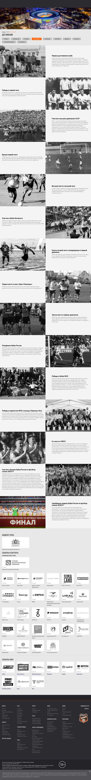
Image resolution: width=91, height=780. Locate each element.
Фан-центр (34, 736)
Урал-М (34, 706)
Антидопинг (22, 41)
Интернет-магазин (6, 738)
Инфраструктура (51, 730)
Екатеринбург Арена (52, 709)
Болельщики (5, 731)
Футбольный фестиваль (37, 738)
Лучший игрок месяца (22, 736)
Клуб (3, 726)
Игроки (19, 730)
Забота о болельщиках (37, 727)
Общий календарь (36, 722)
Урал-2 (18, 740)
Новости (4, 722)
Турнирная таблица (36, 720)
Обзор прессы (5, 733)
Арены (48, 706)
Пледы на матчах (36, 739)
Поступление (50, 722)
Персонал (19, 733)
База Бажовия (50, 715)
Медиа (63, 706)
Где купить (4, 710)
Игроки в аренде (21, 734)
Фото (63, 710)
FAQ (3, 713)
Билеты (4, 706)
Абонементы (5, 715)
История (26, 38)
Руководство (16, 38)
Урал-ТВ (64, 709)
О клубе (6, 38)
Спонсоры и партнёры (9, 41)
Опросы (64, 730)
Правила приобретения (7, 712)
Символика (47, 38)
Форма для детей (36, 751)
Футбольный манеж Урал (52, 713)
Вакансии (67, 38)
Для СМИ (57, 38)
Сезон (33, 716)
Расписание (49, 731)
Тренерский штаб (21, 731)
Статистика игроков (36, 723)
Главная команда (5, 725)
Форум (63, 722)
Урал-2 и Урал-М (6, 728)
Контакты (76, 38)
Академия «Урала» (6, 734)
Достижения (37, 38)
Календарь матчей (36, 718)
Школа (3, 730)
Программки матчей (66, 715)
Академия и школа (51, 719)
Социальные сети (66, 731)
